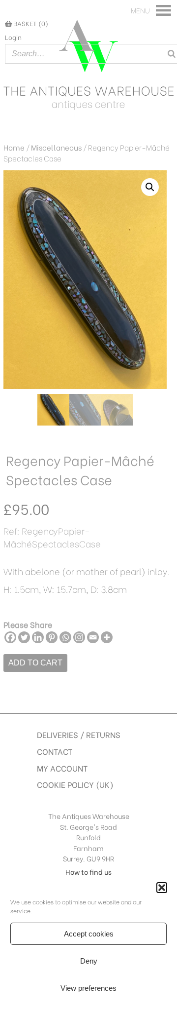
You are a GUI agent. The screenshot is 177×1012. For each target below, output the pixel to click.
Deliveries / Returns (78, 734)
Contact (54, 751)
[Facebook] (10, 637)
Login (13, 37)
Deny (88, 961)
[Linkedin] (38, 637)
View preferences (88, 988)
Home (14, 147)
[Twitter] (24, 637)
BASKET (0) (30, 23)
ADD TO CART (35, 663)
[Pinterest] (52, 637)
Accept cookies (89, 934)
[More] (107, 637)
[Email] (93, 637)
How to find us (88, 871)
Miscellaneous (56, 147)
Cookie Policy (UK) (75, 784)
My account (62, 768)
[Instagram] (79, 637)
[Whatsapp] (65, 637)
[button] (162, 888)
